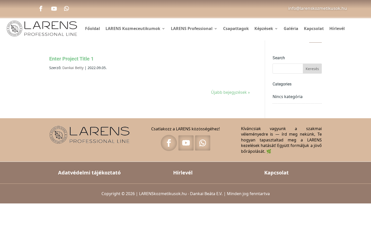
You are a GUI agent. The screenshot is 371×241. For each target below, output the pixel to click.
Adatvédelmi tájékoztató (89, 172)
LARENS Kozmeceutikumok (132, 28)
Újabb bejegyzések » (230, 92)
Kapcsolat (314, 28)
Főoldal (92, 28)
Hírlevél (337, 28)
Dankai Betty (73, 67)
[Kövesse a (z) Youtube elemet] (54, 8)
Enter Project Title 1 (71, 59)
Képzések (263, 28)
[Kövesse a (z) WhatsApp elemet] (66, 8)
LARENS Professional (192, 28)
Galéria (291, 28)
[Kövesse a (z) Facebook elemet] (41, 9)
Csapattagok (236, 28)
